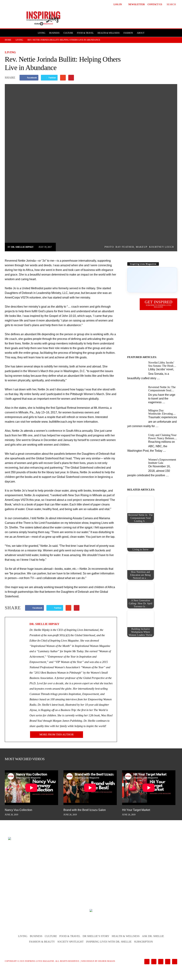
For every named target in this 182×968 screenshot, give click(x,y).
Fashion (128, 33)
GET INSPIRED (158, 304)
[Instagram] (153, 962)
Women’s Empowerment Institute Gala (162, 461)
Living (41, 33)
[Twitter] (167, 962)
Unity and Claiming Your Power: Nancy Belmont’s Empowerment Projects (162, 437)
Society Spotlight (70, 941)
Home (8, 40)
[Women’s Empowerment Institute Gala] (136, 464)
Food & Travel (85, 33)
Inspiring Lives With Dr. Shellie (109, 941)
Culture (68, 33)
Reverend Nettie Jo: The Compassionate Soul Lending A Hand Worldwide (162, 389)
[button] (168, 4)
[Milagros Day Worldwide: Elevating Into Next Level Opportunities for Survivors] (136, 415)
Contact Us (155, 4)
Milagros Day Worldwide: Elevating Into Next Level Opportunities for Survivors (160, 412)
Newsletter (136, 4)
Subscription (143, 941)
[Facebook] (146, 962)
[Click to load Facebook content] (152, 279)
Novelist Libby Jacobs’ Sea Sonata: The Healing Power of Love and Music (162, 364)
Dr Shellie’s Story (96, 936)
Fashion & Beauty (42, 941)
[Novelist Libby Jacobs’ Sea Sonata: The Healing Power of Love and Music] (136, 367)
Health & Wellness (109, 33)
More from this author (56, 734)
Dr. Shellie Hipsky (22, 247)
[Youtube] (174, 962)
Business (54, 33)
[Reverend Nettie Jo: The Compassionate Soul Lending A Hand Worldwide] (136, 392)
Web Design (87, 961)
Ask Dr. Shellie (153, 936)
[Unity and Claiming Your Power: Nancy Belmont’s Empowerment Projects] (136, 440)
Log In (118, 4)
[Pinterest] (160, 962)
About (140, 33)
